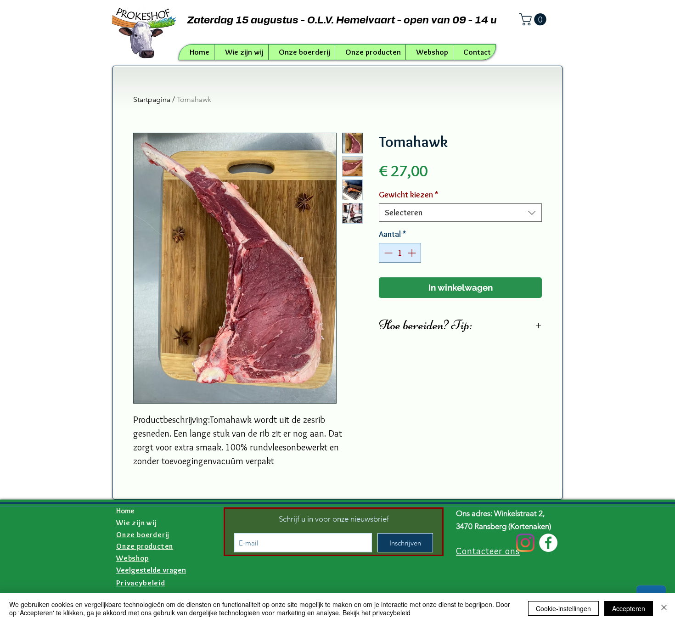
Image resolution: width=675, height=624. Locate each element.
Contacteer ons (488, 551)
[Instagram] (525, 543)
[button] (534, 19)
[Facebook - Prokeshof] (548, 543)
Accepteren (628, 608)
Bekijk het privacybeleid (377, 612)
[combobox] (460, 212)
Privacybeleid (140, 582)
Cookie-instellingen (563, 608)
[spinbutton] (399, 252)
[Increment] (412, 252)
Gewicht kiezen (408, 195)
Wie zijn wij (136, 522)
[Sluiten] (663, 608)
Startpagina (151, 99)
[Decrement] (387, 252)
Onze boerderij (142, 534)
